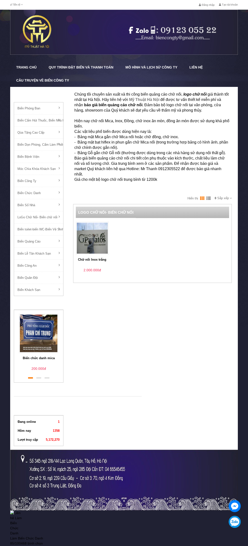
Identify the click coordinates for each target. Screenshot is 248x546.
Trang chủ (26, 67)
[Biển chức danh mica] (38, 333)
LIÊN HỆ (196, 67)
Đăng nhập (208, 4)
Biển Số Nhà (26, 205)
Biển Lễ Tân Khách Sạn (34, 253)
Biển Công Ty (26, 181)
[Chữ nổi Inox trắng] (92, 238)
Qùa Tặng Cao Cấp (30, 132)
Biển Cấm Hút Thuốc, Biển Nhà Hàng (40, 120)
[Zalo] (235, 522)
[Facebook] (235, 506)
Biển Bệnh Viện (28, 157)
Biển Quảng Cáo (28, 241)
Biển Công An (27, 265)
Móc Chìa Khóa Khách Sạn (36, 169)
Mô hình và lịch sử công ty (151, 67)
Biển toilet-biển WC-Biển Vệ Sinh (40, 229)
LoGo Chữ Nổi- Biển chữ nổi (37, 217)
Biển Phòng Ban (28, 108)
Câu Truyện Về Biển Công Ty (42, 80)
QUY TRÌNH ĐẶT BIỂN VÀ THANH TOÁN (81, 67)
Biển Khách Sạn (28, 290)
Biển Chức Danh (29, 193)
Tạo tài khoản (229, 4)
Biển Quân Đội (27, 278)
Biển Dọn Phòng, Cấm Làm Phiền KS (40, 144)
